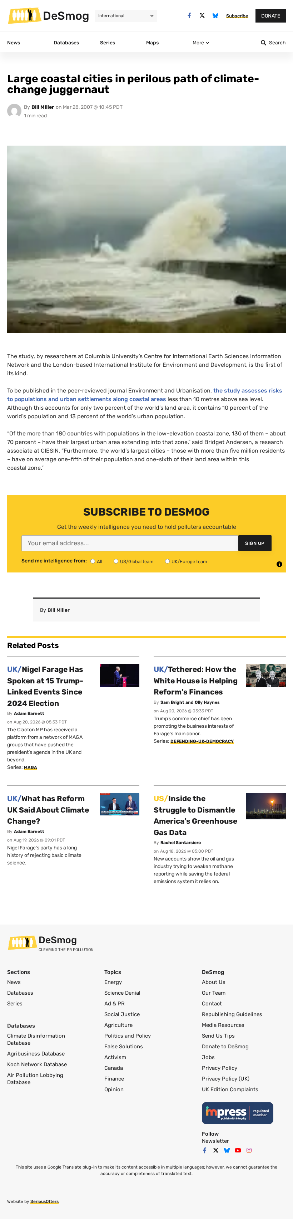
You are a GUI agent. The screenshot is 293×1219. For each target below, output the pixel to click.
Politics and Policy (127, 1036)
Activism (115, 1057)
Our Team (213, 993)
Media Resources (223, 1025)
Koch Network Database (37, 1064)
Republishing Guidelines (232, 1014)
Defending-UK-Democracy (202, 741)
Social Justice (122, 1014)
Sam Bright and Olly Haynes (190, 702)
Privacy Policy (219, 1068)
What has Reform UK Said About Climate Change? (48, 809)
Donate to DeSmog (225, 1046)
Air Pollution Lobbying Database (35, 1079)
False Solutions (123, 1046)
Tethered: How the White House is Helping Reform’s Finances (196, 680)
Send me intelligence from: (54, 561)
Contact (212, 1003)
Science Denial (122, 993)
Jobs (208, 1057)
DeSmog (66, 16)
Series (15, 1003)
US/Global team (137, 561)
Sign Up (255, 543)
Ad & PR (114, 1003)
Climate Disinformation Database (36, 1039)
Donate (270, 16)
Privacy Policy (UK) (225, 1079)
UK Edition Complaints (230, 1089)
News (14, 982)
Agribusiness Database (36, 1053)
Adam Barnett (29, 713)
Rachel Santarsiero (180, 842)
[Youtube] (238, 1150)
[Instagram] (249, 1150)
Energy (113, 982)
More (198, 43)
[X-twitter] (202, 15)
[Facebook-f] (189, 15)
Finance (114, 1079)
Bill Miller (42, 107)
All (99, 561)
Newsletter (215, 1141)
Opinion (114, 1089)
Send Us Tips (218, 1036)
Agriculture (118, 1025)
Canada (113, 1068)
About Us (213, 982)
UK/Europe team (189, 561)
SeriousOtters (44, 1201)
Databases (20, 993)
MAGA (30, 767)
